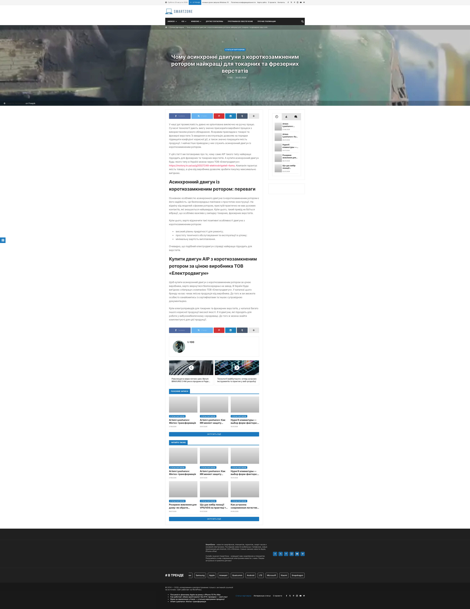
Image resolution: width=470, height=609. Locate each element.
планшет (202, 575)
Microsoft (250, 575)
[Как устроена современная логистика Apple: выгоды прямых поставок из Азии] (245, 489)
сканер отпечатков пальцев (300, 575)
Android (229, 575)
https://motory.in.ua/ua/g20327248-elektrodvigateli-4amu (202, 165)
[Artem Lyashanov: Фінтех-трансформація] (183, 405)
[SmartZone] (178, 11)
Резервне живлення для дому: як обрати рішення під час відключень (183, 506)
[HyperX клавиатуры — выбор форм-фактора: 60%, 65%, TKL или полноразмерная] (245, 405)
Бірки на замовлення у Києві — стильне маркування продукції (197, 599)
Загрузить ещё (214, 434)
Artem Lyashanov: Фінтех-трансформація (182, 421)
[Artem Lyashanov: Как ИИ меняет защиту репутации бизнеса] (214, 405)
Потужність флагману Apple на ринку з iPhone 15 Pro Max (195, 595)
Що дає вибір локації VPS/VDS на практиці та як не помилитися (213, 506)
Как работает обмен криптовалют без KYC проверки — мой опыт (199, 597)
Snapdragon (276, 575)
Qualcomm (216, 575)
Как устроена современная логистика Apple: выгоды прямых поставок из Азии (244, 506)
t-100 (191, 342)
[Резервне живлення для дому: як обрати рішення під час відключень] (183, 489)
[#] (288, 2)
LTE (239, 575)
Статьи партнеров (177, 27)
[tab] (277, 116)
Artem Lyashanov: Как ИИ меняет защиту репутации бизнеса (212, 422)
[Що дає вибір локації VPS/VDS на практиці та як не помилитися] (214, 489)
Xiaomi (263, 575)
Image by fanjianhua (15, 103)
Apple (191, 575)
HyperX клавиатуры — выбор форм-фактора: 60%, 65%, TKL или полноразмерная (244, 422)
